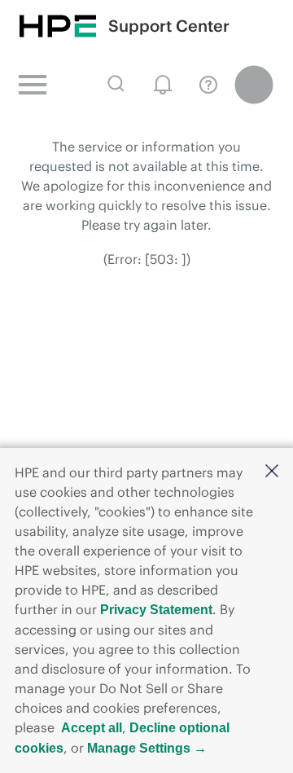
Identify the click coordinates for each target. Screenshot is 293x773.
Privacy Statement (156, 610)
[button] (271, 472)
